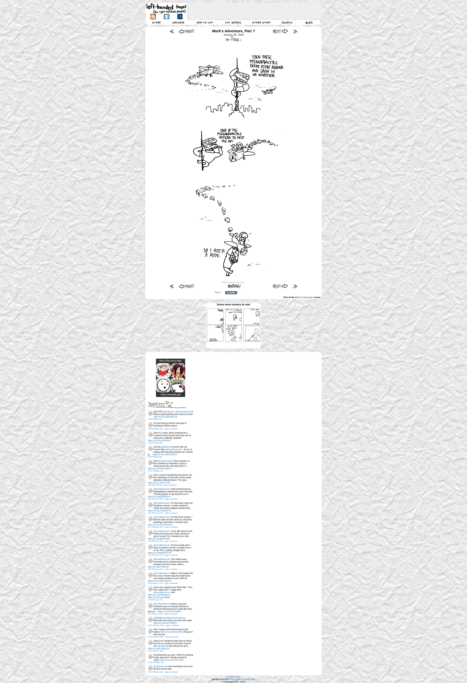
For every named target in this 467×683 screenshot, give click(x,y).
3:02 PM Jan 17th (155, 513)
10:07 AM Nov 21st (156, 625)
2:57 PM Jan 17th (155, 527)
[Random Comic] (234, 286)
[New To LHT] (205, 22)
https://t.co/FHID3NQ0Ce (160, 468)
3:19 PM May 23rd (155, 672)
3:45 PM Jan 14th (155, 614)
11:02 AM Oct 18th (155, 651)
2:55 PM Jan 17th (155, 555)
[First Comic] (172, 31)
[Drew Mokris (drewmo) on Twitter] (151, 413)
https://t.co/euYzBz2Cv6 (159, 510)
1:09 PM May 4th (155, 419)
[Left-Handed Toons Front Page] (166, 8)
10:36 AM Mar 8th (155, 429)
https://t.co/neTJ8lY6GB (171, 660)
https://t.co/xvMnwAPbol (172, 632)
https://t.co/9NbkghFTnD (159, 553)
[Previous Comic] (186, 31)
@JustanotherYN (162, 604)
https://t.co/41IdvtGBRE (159, 597)
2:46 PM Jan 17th (155, 600)
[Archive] (178, 22)
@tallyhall (166, 447)
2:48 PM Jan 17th (155, 583)
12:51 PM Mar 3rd (155, 471)
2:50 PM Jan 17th (155, 569)
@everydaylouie (184, 411)
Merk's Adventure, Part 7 (233, 31)
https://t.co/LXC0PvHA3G (160, 524)
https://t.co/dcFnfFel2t (158, 567)
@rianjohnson (165, 461)
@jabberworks (161, 666)
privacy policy (233, 676)
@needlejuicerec (174, 449)
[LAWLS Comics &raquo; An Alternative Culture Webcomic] (178, 370)
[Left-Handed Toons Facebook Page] (180, 16)
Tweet (217, 292)
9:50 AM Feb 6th (155, 485)
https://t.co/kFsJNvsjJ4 (158, 648)
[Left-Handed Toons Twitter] (166, 16)
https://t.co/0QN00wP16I (165, 417)
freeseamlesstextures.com (242, 679)
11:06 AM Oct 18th (155, 637)
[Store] (156, 22)
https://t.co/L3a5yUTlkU (159, 482)
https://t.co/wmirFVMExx (165, 623)
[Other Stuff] (261, 22)
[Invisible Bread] (163, 385)
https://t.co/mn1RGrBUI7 (159, 440)
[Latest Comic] (295, 31)
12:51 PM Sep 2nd (156, 662)
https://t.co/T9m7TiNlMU (169, 611)
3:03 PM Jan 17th (155, 499)
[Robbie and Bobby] (178, 385)
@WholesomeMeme (175, 618)
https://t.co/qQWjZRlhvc (159, 496)
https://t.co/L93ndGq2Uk (159, 581)
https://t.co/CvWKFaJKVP (165, 454)
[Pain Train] (163, 370)
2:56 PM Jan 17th (155, 541)
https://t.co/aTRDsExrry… (160, 595)
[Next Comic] (280, 31)
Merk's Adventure (304, 297)
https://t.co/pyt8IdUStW (159, 539)
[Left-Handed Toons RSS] (153, 16)
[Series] (233, 22)
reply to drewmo (171, 429)
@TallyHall (163, 646)
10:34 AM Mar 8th (155, 443)
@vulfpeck (168, 411)
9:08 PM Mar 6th (155, 457)
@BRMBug (159, 618)
